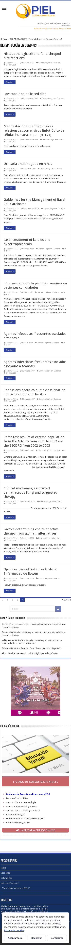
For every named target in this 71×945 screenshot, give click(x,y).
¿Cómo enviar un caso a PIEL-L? (15, 888)
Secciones (5, 873)
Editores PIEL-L (11, 63)
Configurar (57, 937)
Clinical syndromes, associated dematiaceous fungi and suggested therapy (30, 492)
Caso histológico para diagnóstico (46, 648)
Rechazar (36, 937)
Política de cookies (14, 930)
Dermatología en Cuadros (49, 63)
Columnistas (6, 878)
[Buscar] (58, 609)
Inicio (5, 39)
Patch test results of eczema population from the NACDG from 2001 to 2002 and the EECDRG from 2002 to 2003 (34, 441)
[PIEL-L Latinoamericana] (35, 10)
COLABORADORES (18, 39)
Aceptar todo (15, 937)
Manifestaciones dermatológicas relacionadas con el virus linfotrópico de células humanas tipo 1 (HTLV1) (34, 130)
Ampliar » (10, 82)
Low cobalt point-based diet (25, 94)
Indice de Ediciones (10, 883)
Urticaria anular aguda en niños (28, 164)
